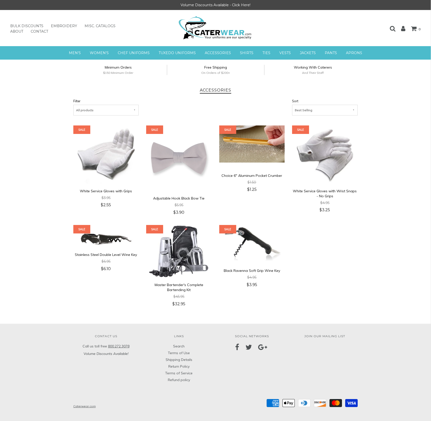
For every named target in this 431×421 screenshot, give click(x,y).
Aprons (354, 53)
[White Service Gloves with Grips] (106, 154)
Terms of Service (179, 373)
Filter (76, 101)
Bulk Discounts (26, 26)
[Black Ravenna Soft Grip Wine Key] (252, 243)
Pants (331, 53)
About (16, 31)
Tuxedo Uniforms (177, 53)
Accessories (218, 53)
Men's (75, 53)
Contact (39, 31)
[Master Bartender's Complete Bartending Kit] (179, 250)
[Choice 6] (252, 146)
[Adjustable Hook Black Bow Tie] (179, 158)
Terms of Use (179, 353)
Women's (99, 53)
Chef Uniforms (134, 53)
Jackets (308, 53)
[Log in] (400, 28)
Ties (266, 53)
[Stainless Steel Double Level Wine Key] (106, 235)
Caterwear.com (84, 406)
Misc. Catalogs (100, 26)
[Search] (390, 28)
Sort (295, 101)
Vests (285, 53)
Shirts (246, 53)
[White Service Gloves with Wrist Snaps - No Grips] (325, 154)
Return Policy (179, 366)
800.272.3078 (118, 346)
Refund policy (179, 380)
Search (179, 346)
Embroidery (64, 26)
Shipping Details (179, 359)
